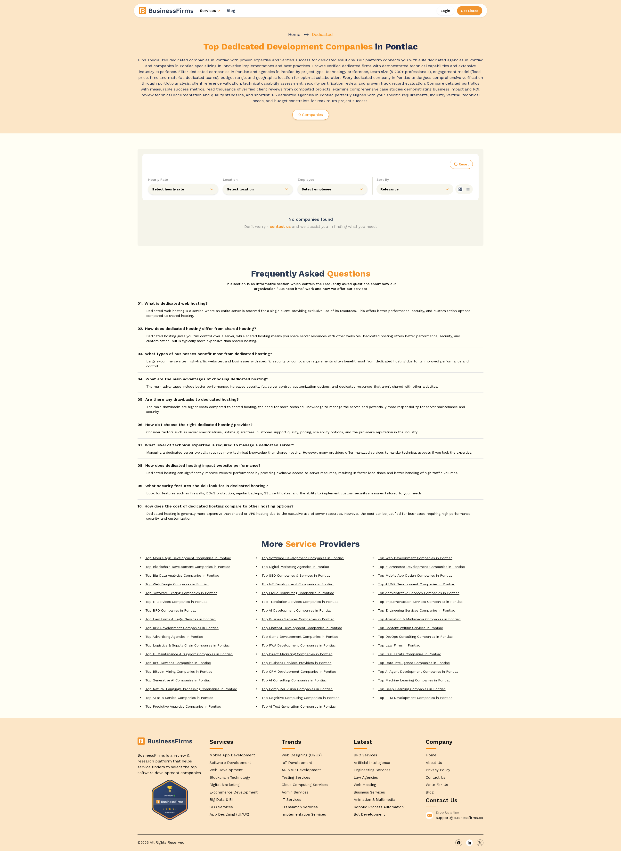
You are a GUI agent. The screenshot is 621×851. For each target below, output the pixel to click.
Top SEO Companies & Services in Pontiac (295, 575)
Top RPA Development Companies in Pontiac (182, 628)
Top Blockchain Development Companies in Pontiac (187, 567)
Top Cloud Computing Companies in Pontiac (297, 593)
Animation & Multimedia (374, 799)
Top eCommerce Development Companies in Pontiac (421, 567)
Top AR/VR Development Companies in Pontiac (416, 584)
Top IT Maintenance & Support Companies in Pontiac (189, 654)
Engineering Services (372, 770)
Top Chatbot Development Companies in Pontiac (301, 628)
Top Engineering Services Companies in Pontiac (416, 610)
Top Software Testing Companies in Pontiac (181, 593)
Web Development (226, 770)
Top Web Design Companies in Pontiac (177, 584)
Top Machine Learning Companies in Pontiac (414, 680)
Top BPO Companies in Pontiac (170, 610)
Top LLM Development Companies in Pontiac (415, 698)
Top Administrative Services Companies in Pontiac (418, 593)
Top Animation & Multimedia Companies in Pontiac (419, 619)
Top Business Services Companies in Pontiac (297, 619)
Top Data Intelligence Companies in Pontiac (414, 663)
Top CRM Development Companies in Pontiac (298, 671)
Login (445, 11)
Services (208, 10)
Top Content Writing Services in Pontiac (410, 628)
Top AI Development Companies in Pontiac (296, 610)
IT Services (291, 799)
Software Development (230, 763)
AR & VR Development (301, 770)
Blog (231, 10)
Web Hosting (365, 785)
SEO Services (221, 807)
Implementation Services (304, 814)
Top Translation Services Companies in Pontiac (299, 602)
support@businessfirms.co (459, 818)
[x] (480, 842)
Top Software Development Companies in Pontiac (302, 558)
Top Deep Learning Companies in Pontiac (412, 689)
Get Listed (469, 11)
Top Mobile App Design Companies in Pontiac (415, 575)
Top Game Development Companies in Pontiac (299, 636)
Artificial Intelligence (372, 763)
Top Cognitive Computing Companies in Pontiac (300, 698)
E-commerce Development (234, 792)
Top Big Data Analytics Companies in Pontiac (182, 575)
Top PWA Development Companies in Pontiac (298, 645)
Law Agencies (366, 777)
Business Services (369, 792)
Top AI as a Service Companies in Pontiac (179, 698)
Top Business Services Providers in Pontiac (296, 663)
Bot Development (369, 814)
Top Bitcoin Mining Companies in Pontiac (178, 671)
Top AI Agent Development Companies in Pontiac (418, 671)
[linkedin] (469, 842)
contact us (280, 226)
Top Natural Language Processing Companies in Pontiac (191, 689)
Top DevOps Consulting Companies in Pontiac (415, 636)
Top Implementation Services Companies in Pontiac (420, 602)
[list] (468, 189)
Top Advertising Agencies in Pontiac (174, 636)
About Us (434, 763)
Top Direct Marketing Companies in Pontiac (296, 654)
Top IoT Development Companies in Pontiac (297, 584)
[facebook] (458, 842)
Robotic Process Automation (379, 807)
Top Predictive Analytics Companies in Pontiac (183, 706)
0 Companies (310, 114)
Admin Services (295, 792)
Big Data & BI (221, 799)
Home (294, 34)
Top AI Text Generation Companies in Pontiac (298, 706)
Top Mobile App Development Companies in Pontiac (188, 558)
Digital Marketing (225, 785)
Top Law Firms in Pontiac (399, 645)
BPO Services (365, 755)
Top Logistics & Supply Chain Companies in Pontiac (187, 645)
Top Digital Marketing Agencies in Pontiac (295, 567)
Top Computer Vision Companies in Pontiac (297, 689)
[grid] (460, 189)
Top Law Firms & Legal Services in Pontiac (180, 619)
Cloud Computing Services (305, 785)
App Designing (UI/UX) (229, 814)
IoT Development (297, 763)
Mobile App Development (232, 755)
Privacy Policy (438, 770)
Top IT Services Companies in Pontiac (176, 602)
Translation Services (300, 807)
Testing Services (296, 777)
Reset (464, 164)
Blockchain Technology (230, 777)
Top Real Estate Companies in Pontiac (409, 654)
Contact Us (435, 777)
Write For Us (437, 785)
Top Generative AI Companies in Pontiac (178, 680)
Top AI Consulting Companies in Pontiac (294, 680)
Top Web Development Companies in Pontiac (415, 558)
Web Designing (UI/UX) (302, 755)
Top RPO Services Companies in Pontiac (178, 663)
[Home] (166, 10)
